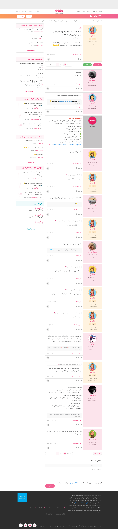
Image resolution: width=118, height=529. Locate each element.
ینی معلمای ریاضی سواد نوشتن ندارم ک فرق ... (30, 75)
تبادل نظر (95, 11)
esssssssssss (35, 197)
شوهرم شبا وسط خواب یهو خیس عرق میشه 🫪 (32, 125)
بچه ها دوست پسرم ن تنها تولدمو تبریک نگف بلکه (31, 64)
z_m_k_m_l (40, 45)
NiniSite (92, 126)
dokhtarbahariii (35, 119)
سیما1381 (41, 39)
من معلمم (40, 36)
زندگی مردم (40, 73)
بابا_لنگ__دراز (36, 108)
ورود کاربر (24, 11)
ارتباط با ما (49, 514)
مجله (100, 11)
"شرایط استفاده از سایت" (81, 503)
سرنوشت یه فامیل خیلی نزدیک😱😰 (33, 147)
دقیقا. (39, 67)
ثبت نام (18, 11)
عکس (83, 11)
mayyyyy (40, 157)
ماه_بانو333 (36, 128)
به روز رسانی (97, 453)
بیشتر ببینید (30, 50)
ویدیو (78, 11)
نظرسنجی (21, 16)
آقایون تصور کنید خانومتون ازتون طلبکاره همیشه (30, 29)
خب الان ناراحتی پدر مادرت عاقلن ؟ (33, 85)
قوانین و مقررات (60, 514)
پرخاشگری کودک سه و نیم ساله (35, 210)
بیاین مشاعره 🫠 (38, 154)
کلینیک (89, 11)
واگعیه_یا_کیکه (39, 150)
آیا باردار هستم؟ (39, 224)
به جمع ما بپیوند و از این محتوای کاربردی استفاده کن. (66, 145)
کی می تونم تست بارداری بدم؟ (35, 217)
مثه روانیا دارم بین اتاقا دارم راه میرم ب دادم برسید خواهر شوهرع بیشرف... (33, 115)
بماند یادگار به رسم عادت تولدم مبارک (33, 141)
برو (65, 64)
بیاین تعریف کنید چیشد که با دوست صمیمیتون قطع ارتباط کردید (33, 194)
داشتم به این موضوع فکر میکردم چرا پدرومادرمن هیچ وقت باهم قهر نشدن (30, 82)
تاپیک (29, 16)
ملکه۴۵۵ (41, 143)
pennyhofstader (38, 32)
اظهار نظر (97, 65)
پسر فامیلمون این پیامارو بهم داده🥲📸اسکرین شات (33, 104)
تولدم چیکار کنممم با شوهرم (36, 43)
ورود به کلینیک (30, 229)
